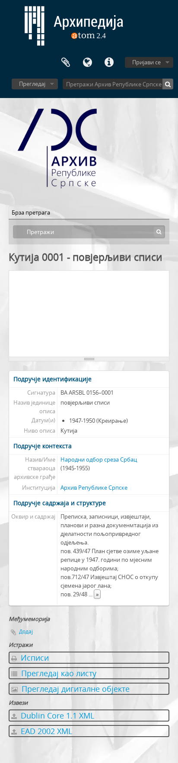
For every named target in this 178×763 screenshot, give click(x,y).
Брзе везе (109, 62)
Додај (26, 631)
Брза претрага (31, 212)
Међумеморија (65, 62)
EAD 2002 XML (45, 731)
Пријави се (146, 62)
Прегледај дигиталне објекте (74, 689)
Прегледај (32, 84)
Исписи (34, 657)
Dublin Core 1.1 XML (56, 715)
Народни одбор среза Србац (98, 459)
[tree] (89, 314)
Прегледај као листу (57, 673)
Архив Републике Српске (93, 487)
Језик (87, 62)
